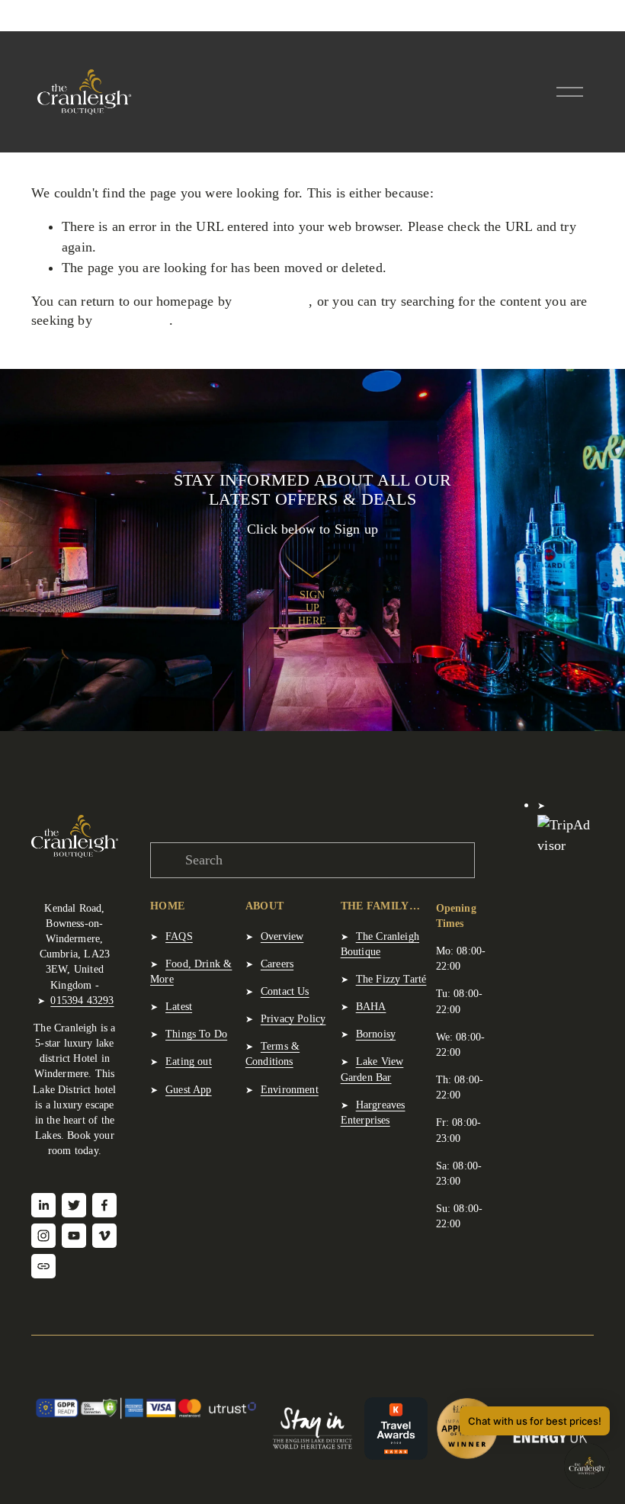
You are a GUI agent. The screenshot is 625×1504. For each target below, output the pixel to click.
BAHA (371, 1006)
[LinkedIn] (43, 1205)
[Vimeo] (104, 1235)
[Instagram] (43, 1235)
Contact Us (285, 991)
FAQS (179, 936)
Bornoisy (376, 1034)
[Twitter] (74, 1205)
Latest (178, 1006)
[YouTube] (74, 1235)
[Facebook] (104, 1205)
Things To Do (196, 1034)
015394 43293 (82, 1000)
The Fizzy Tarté (391, 979)
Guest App (188, 1089)
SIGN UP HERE (312, 607)
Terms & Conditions (272, 1053)
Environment (290, 1089)
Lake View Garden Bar (372, 1068)
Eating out (188, 1061)
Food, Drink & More (191, 971)
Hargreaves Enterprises (373, 1112)
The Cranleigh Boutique (380, 943)
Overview (282, 936)
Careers (277, 963)
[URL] (43, 1266)
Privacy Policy (293, 1018)
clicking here (272, 301)
